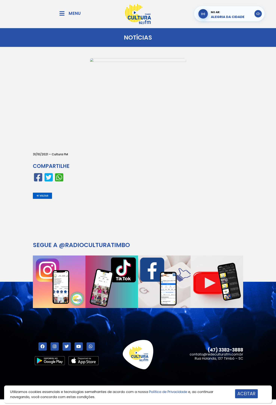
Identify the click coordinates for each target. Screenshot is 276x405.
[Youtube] (79, 346)
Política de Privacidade (168, 391)
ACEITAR (246, 394)
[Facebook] (42, 346)
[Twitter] (67, 346)
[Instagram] (55, 346)
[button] (42, 196)
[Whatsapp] (91, 346)
